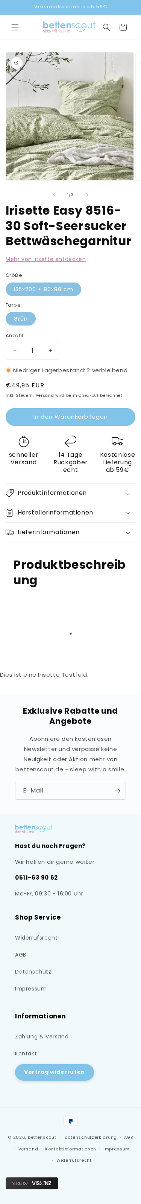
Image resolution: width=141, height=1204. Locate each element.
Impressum (31, 988)
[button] (15, 27)
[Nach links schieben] (54, 194)
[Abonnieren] (117, 791)
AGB (20, 954)
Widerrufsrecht (36, 937)
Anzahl (14, 335)
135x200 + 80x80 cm (43, 289)
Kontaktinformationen (70, 1149)
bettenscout (42, 1137)
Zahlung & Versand (41, 1036)
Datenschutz (33, 971)
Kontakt (26, 1053)
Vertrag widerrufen (54, 1072)
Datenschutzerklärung (91, 1137)
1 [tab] (70, 633)
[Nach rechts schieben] (87, 194)
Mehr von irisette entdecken (46, 259)
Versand (45, 395)
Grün (21, 318)
